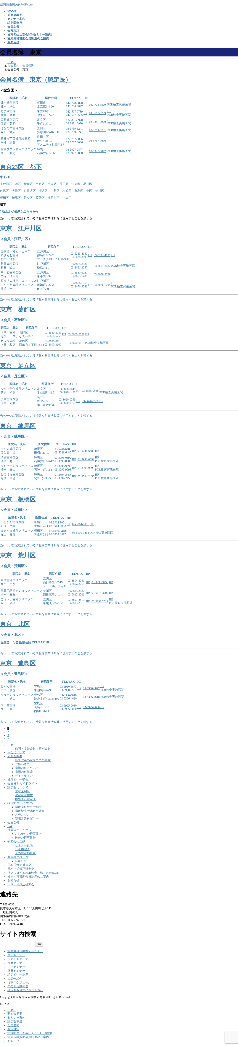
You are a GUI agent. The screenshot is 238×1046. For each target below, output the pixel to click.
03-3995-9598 (86, 467)
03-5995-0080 (91, 707)
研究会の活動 (16, 841)
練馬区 (16, 197)
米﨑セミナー (16, 962)
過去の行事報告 (25, 837)
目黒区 (4, 190)
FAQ (10, 826)
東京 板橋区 (18, 499)
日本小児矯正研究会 (20, 868)
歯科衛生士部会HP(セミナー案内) (29, 1033)
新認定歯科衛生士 (27, 818)
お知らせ (13, 880)
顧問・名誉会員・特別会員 (33, 748)
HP (85, 113)
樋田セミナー (16, 970)
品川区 (87, 184)
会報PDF (20, 861)
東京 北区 (15, 624)
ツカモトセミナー (19, 959)
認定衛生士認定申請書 (30, 810)
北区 (89, 190)
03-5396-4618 (91, 696)
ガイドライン (24, 775)
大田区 (16, 190)
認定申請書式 (24, 795)
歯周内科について (27, 768)
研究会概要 (14, 756)
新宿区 (28, 184)
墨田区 (64, 184)
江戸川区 (54, 197)
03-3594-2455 (86, 476)
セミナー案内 (24, 845)
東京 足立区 (18, 365)
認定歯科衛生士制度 (28, 807)
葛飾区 (40, 197)
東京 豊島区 (18, 663)
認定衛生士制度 (17, 974)
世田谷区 (30, 190)
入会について (16, 752)
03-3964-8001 (80, 524)
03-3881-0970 (97, 121)
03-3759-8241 (97, 130)
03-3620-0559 (90, 401)
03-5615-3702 (99, 592)
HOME (11, 744)
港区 (18, 184)
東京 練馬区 (18, 425)
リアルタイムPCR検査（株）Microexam (33, 872)
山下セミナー (16, 966)
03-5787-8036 (97, 140)
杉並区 (66, 190)
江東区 (75, 184)
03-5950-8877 (91, 688)
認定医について (17, 787)
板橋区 (4, 197)
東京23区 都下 (21, 167)
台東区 (52, 184)
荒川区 (99, 190)
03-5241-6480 (86, 450)
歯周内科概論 (24, 771)
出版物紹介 (22, 849)
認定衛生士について (20, 803)
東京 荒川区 (18, 555)
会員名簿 (13, 822)
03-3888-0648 (90, 390)
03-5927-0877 (97, 151)
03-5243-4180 (102, 255)
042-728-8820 (97, 104)
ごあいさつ (22, 764)
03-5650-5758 (76, 334)
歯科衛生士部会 (17, 779)
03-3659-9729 (102, 274)
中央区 (66, 197)
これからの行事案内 (28, 833)
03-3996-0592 (86, 459)
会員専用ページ (17, 857)
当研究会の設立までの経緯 (33, 760)
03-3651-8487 (102, 265)
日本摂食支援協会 (19, 864)
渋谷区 (43, 190)
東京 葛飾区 (18, 309)
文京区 (40, 184)
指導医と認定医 (25, 799)
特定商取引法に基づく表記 (25, 990)
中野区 (55, 190)
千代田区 (6, 184)
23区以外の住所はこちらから (19, 211)
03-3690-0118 (76, 342)
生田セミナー (16, 955)
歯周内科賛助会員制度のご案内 (28, 876)
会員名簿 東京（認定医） (35, 79)
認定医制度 (22, 791)
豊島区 (78, 190)
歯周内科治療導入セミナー (25, 951)
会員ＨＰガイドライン (22, 783)
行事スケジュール (19, 829)
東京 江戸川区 (21, 228)
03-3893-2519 (99, 601)
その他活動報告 (25, 853)
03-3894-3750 (99, 582)
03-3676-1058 (102, 284)
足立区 (28, 197)
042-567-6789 (97, 113)
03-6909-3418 (80, 532)
